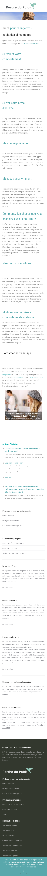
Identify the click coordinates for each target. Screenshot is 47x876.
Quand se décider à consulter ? (13, 543)
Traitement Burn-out (9, 850)
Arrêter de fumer (8, 835)
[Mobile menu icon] (45, 5)
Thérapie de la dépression (12, 845)
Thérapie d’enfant (9, 830)
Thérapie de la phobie (10, 855)
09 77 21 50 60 (18, 725)
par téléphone (18, 377)
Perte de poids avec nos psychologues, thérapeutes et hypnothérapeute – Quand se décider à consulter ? (24, 489)
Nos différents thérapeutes (12, 526)
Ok (23, 871)
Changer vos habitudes (11, 521)
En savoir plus (7, 587)
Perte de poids (8, 434)
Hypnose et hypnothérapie (12, 840)
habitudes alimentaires (16, 35)
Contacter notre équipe (16, 353)
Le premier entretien (14, 463)
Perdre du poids (8, 515)
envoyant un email (36, 377)
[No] (44, 866)
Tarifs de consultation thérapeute (14, 553)
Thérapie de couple (9, 825)
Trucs (5, 28)
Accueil (8, 477)
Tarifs (4, 814)
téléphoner (6, 374)
